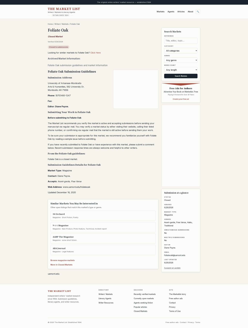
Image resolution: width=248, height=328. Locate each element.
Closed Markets (140, 311)
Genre (167, 56)
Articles (181, 11)
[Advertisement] (136, 89)
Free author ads (176, 298)
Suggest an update (172, 268)
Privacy (172, 307)
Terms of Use (175, 311)
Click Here (95, 52)
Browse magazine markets (63, 260)
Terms (197, 322)
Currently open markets (144, 298)
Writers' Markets (62, 24)
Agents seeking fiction (143, 303)
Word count (170, 65)
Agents (171, 11)
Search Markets (181, 76)
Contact (172, 303)
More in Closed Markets (61, 265)
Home (50, 24)
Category (168, 46)
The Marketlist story (177, 294)
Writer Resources (106, 303)
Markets (160, 11)
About (190, 11)
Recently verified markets (145, 294)
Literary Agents (105, 298)
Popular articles (140, 307)
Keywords (168, 36)
